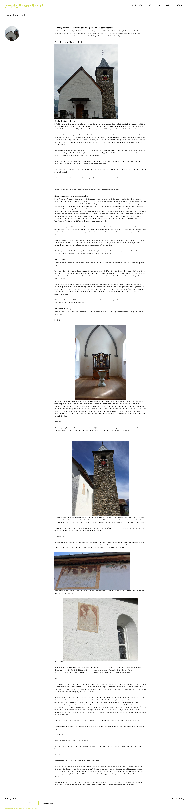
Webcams (179, 5)
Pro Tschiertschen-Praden (83, 785)
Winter (169, 5)
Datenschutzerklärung (47, 803)
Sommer (160, 5)
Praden (150, 5)
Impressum (44, 802)
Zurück (28, 8)
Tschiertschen (137, 5)
